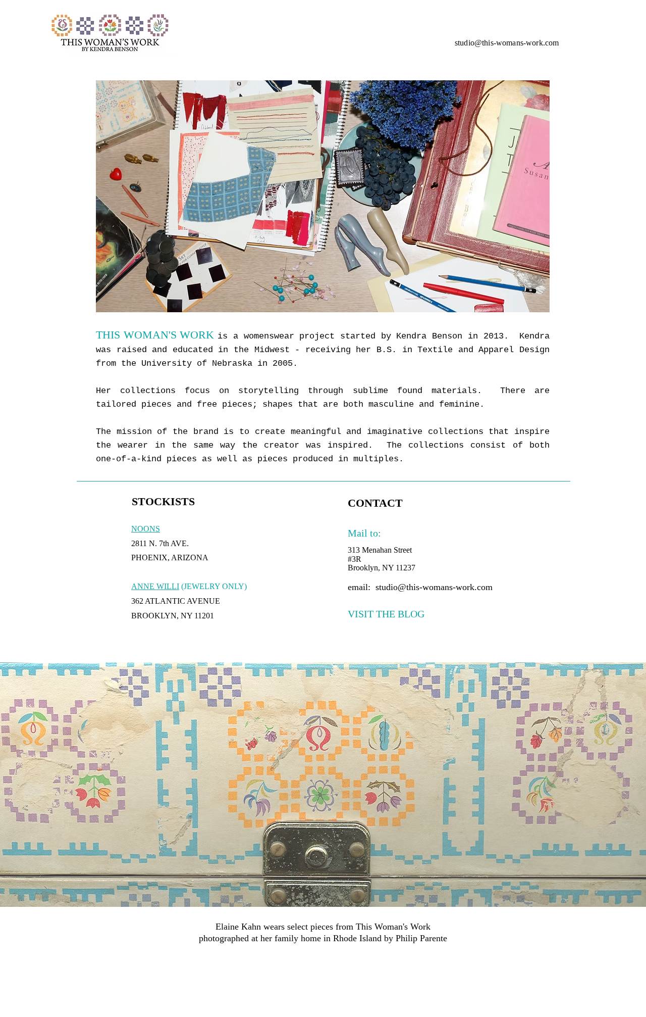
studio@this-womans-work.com (507, 42)
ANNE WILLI (155, 586)
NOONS (145, 528)
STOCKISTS (163, 501)
